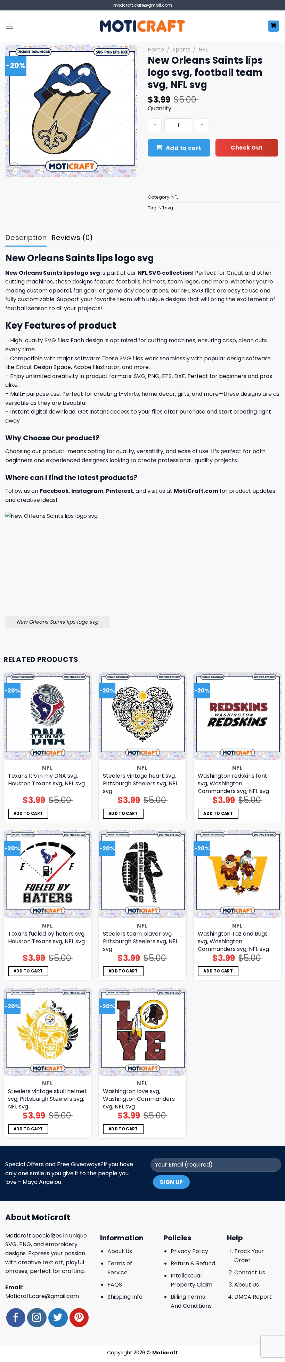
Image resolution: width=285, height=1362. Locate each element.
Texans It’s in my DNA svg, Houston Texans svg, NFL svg (46, 779)
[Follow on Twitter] (57, 1317)
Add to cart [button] (28, 813)
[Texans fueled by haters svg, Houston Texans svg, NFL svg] (47, 874)
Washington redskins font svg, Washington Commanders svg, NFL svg (233, 783)
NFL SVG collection (165, 273)
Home (156, 50)
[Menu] (9, 25)
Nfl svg (165, 208)
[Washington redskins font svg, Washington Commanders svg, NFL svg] (237, 716)
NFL (203, 50)
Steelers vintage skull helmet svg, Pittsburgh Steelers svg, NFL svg (47, 1099)
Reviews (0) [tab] (72, 237)
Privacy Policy (189, 1251)
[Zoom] (14, 169)
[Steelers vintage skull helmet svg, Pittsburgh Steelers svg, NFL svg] (47, 1032)
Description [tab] (26, 237)
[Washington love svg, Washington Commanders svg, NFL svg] (142, 1032)
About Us (119, 1251)
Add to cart (184, 148)
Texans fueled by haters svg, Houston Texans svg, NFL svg (47, 937)
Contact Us (249, 1272)
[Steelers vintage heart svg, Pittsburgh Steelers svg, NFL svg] (142, 716)
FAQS (114, 1285)
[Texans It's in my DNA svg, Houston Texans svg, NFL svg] (47, 716)
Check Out (246, 147)
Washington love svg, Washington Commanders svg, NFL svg (139, 1099)
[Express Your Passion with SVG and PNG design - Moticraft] (142, 26)
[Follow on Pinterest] (79, 1317)
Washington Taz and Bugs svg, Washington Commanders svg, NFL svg (233, 941)
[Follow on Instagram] (36, 1317)
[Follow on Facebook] (15, 1317)
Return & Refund (193, 1263)
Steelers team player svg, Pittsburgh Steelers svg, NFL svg (140, 941)
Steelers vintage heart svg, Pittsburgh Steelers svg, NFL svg (140, 783)
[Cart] (273, 26)
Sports (181, 50)
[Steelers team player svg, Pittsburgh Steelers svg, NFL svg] (142, 874)
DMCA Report (253, 1297)
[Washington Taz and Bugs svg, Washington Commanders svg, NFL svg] (237, 874)
